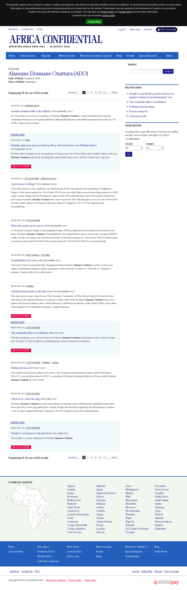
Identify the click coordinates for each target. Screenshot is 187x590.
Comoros (72, 521)
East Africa (43, 546)
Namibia (130, 514)
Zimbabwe (160, 528)
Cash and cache (137, 116)
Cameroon (73, 510)
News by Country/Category (96, 55)
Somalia (159, 493)
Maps (99, 556)
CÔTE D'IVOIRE (31, 179)
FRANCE (46, 363)
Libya (129, 485)
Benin (70, 493)
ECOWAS (45, 255)
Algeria (71, 485)
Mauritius (131, 503)
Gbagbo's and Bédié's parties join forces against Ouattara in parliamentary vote (151, 95)
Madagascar (132, 489)
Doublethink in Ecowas (24, 260)
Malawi (129, 493)
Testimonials (132, 556)
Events (130, 55)
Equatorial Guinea (106, 493)
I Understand (94, 21)
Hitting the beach (20, 367)
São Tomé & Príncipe (137, 528)
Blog (119, 55)
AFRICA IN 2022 (48, 179)
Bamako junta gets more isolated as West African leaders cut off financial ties (54, 145)
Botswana (72, 496)
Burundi (71, 503)
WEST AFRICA (32, 255)
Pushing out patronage (142, 106)
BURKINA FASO (32, 106)
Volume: (129, 144)
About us (13, 29)
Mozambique (133, 510)
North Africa (44, 556)
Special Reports (148, 55)
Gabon (100, 507)
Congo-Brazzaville (77, 525)
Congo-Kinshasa (76, 528)
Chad (70, 517)
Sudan (158, 503)
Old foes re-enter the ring (25, 399)
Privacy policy (75, 580)
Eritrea (100, 496)
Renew (148, 29)
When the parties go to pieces (27, 225)
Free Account (168, 29)
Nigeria (130, 521)
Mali (128, 496)
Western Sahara (163, 521)
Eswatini (101, 500)
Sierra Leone (162, 489)
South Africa (161, 496)
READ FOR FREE (20, 166)
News (12, 55)
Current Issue (27, 55)
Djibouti (100, 485)
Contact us (27, 29)
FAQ (39, 29)
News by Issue (67, 55)
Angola (71, 489)
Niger (129, 517)
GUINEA (30, 286)
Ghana (99, 514)
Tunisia (159, 514)
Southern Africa (46, 551)
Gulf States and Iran (48, 561)
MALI (27, 140)
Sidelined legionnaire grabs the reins (31, 291)
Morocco (131, 507)
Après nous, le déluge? (24, 184)
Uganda (159, 517)
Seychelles (160, 485)
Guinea (100, 517)
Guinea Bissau (104, 521)
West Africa (73, 546)
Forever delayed (138, 111)
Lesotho (100, 528)
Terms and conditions (56, 580)
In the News (160, 551)
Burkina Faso (74, 500)
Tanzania (159, 507)
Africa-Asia (73, 556)
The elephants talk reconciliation (29, 332)
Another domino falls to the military (31, 111)
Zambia (159, 525)
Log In (121, 29)
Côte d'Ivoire (74, 532)
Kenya (99, 525)
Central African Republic (80, 514)
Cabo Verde (73, 507)
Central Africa (74, 551)
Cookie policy (90, 580)
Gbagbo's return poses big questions (31, 433)
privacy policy (107, 12)
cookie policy (125, 12)
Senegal (130, 532)
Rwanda (130, 525)
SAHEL (55, 363)
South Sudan (161, 500)
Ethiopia (100, 503)
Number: (150, 144)
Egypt (99, 489)
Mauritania (131, 500)
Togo (158, 510)
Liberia (100, 532)
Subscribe (134, 29)
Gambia (100, 510)
